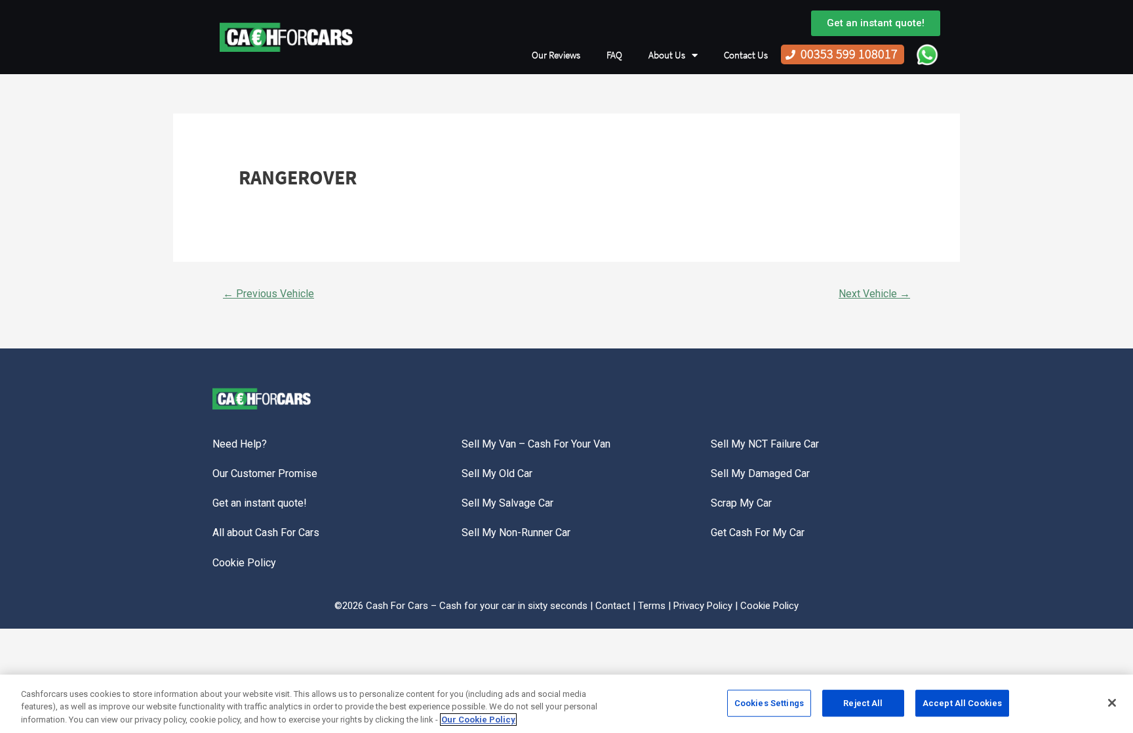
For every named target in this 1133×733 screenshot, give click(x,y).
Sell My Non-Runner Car (516, 532)
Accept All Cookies (962, 703)
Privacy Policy (702, 606)
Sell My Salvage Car (507, 503)
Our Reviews (556, 55)
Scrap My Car (741, 503)
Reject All (863, 703)
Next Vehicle (874, 293)
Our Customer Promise (264, 473)
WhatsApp (927, 54)
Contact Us (746, 55)
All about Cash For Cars (265, 532)
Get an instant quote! (259, 503)
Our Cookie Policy (478, 719)
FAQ (614, 55)
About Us (666, 55)
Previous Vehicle (268, 293)
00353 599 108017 (849, 54)
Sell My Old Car (497, 473)
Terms (652, 606)
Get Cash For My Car (758, 532)
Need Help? (239, 444)
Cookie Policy (244, 562)
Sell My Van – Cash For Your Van (536, 444)
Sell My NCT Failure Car (765, 444)
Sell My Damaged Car (760, 473)
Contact (612, 606)
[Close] (1112, 702)
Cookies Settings (769, 703)
